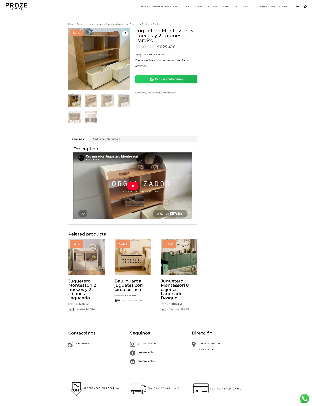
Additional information (106, 139)
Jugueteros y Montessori (90, 24)
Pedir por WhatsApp (169, 79)
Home (71, 24)
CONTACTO (285, 6)
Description (78, 139)
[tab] (78, 139)
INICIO (144, 6)
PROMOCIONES (266, 6)
